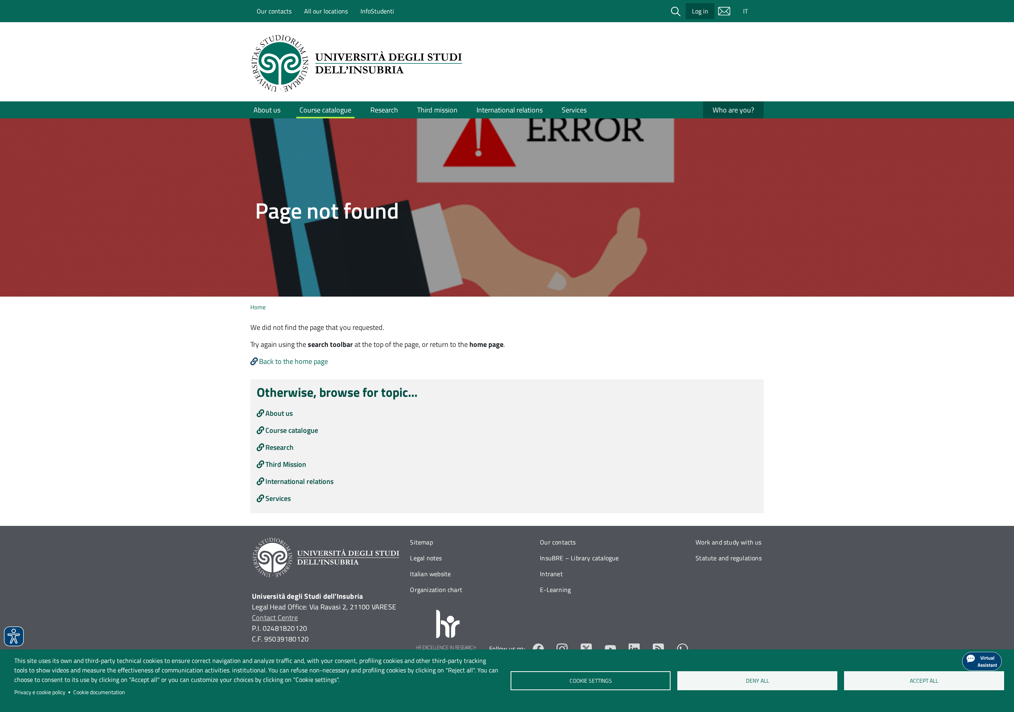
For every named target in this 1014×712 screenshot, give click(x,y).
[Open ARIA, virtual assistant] (982, 661)
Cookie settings (590, 681)
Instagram (562, 649)
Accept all (924, 681)
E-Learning (555, 589)
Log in (700, 11)
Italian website (430, 574)
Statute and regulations (729, 558)
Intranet (551, 574)
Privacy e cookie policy (39, 692)
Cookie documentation (99, 692)
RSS (658, 649)
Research (384, 110)
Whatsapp (682, 649)
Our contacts (274, 11)
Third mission (437, 110)
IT (745, 11)
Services (574, 110)
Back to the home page (293, 361)
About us (267, 110)
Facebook (538, 649)
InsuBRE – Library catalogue (579, 558)
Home (258, 307)
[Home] (359, 63)
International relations (510, 110)
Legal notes (426, 558)
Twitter (586, 649)
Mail (724, 11)
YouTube (611, 649)
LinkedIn (634, 649)
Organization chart (436, 589)
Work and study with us (728, 542)
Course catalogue (325, 110)
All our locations (326, 11)
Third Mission (285, 464)
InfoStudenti (377, 11)
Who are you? (733, 110)
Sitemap (421, 542)
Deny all (757, 681)
